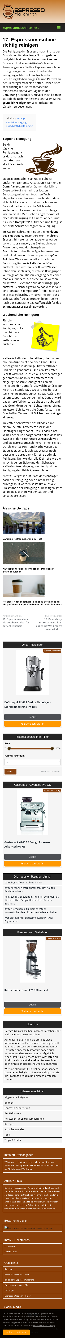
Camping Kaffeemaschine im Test (22, 538)
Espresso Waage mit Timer (18, 1295)
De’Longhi (9, 1290)
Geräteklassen (13, 1113)
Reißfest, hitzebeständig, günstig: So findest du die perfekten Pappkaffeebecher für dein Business (32, 603)
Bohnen (9, 1102)
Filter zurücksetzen (50, 771)
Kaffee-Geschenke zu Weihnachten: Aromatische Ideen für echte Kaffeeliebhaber (31, 910)
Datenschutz (11, 1251)
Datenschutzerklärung (44, 1325)
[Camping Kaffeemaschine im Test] (32, 523)
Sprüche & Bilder (14, 1129)
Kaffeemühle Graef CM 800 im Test (26, 990)
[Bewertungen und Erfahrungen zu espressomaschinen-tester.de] (28, 1227)
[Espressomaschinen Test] (32, 11)
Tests (8, 1134)
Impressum (10, 1246)
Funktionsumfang (15, 755)
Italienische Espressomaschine (19, 1279)
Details (33, 717)
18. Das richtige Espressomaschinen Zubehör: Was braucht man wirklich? (49, 623)
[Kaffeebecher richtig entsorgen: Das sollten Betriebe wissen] (32, 553)
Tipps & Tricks (13, 1140)
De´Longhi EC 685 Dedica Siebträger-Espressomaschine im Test (27, 705)
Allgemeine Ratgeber (17, 1097)
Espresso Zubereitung (17, 1108)
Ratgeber (9, 1269)
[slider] (9, 748)
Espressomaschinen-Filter (17, 1285)
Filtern (10, 771)
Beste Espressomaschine (17, 1274)
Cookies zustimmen (16, 1332)
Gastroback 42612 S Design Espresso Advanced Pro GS (27, 844)
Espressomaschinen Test (21, 28)
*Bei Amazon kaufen (32, 723)
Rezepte (9, 1124)
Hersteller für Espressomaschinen (24, 1118)
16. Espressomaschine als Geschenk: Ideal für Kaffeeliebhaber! (16, 621)
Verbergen (21, 118)
